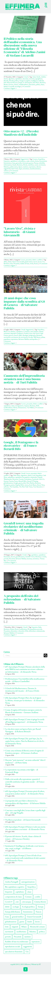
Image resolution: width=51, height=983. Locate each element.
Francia (11, 484)
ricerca (26, 487)
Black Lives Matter (9, 334)
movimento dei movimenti (19, 340)
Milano (24, 929)
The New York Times (25, 489)
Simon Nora (41, 487)
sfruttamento (22, 410)
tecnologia (18, 89)
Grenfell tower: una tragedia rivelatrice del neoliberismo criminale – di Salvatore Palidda (23, 531)
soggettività (7, 171)
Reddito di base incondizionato (16, 944)
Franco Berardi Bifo (20, 484)
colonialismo (21, 164)
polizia (43, 340)
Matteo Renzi (14, 632)
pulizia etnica (14, 169)
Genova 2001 (18, 338)
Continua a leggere (9, 91)
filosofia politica (14, 83)
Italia (39, 630)
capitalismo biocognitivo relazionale (26, 480)
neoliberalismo (8, 410)
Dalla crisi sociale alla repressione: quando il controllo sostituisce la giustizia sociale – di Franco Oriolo (24, 784)
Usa (27, 954)
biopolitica (41, 162)
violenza (6, 173)
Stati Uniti (14, 171)
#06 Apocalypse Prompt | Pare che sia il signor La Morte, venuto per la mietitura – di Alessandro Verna (25, 703)
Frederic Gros (28, 336)
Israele (14, 167)
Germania (25, 165)
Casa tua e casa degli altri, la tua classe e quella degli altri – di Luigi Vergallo (25, 814)
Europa (40, 909)
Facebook (35, 482)
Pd (28, 632)
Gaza (13, 165)
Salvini (15, 410)
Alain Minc (16, 478)
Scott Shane (32, 487)
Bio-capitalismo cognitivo (14, 889)
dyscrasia (25, 81)
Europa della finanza (12, 914)
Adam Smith (36, 79)
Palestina (6, 169)
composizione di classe (13, 899)
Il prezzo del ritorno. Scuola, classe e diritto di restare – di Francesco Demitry (23, 840)
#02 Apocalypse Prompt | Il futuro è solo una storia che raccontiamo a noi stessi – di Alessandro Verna (25, 830)
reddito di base (24, 266)
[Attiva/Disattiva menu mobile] (46, 12)
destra (37, 164)
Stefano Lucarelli (9, 89)
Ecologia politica (28, 909)
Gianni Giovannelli (18, 264)
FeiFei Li (41, 482)
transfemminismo (35, 171)
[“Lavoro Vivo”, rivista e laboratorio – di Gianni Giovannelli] (25, 205)
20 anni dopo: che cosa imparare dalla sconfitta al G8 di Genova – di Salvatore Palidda (24, 305)
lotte (7, 929)
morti (36, 167)
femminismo (7, 165)
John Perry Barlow (28, 485)
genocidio (19, 165)
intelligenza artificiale (37, 83)
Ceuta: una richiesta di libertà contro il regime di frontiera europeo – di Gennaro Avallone (24, 754)
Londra (44, 559)
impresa (26, 408)
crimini (32, 164)
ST (40, 967)
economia (32, 81)
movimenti (42, 167)
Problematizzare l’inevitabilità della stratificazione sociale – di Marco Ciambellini (24, 682)
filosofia (6, 83)
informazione (8, 167)
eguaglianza (38, 81)
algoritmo (11, 81)
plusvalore (32, 87)
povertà (6, 561)
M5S (37, 408)
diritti (9, 264)
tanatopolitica (33, 342)
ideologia (25, 338)
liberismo (42, 85)
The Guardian (14, 489)
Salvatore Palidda (23, 342)
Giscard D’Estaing (32, 484)
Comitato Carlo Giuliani (31, 334)
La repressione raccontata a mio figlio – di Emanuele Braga (21, 773)
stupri (20, 171)
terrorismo (26, 171)
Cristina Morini (40, 904)
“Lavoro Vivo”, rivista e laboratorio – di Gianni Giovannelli (19, 234)
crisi (17, 904)
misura (16, 87)
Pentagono (7, 487)
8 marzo (35, 162)
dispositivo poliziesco (16, 336)
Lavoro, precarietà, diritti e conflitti (31, 262)
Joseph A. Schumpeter (25, 85)
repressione (32, 169)
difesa (5, 264)
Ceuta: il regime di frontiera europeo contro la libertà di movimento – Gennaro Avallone (23, 713)
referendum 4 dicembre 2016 (19, 633)
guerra (31, 165)
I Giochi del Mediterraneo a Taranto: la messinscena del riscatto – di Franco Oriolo (22, 692)
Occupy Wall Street (34, 340)
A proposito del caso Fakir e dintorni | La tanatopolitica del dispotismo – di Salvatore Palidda (25, 804)
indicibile (42, 165)
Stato (42, 87)
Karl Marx (36, 85)
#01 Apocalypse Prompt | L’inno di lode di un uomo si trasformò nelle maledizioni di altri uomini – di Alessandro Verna (25, 860)
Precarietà (16, 266)
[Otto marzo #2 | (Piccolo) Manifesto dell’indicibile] (25, 115)
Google (16, 485)
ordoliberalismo (23, 87)
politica (38, 87)
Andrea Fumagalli (11, 884)
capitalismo (18, 81)
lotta (11, 266)
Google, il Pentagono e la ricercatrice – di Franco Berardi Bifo (21, 448)
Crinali (26, 79)
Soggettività (24, 162)
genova (11, 338)
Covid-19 (8, 904)
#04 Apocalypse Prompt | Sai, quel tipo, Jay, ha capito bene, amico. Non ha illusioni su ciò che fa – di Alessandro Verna (25, 743)
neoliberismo (23, 632)
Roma (36, 266)
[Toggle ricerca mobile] (41, 12)
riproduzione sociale (12, 949)
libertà (6, 87)
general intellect (18, 919)
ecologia (16, 909)
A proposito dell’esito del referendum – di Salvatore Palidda (22, 601)
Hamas (36, 165)
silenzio (38, 169)
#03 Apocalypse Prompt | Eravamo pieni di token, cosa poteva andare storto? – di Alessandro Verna (25, 795)
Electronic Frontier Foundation (21, 482)
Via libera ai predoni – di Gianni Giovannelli (22, 822)
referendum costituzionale (37, 633)
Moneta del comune (37, 929)
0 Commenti (26, 89)
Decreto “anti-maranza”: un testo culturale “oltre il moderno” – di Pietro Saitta (25, 763)
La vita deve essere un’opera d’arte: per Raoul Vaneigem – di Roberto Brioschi (23, 732)
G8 (34, 336)
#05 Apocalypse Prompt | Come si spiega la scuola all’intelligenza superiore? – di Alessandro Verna (24, 723)
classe (12, 408)
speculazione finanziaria (13, 954)
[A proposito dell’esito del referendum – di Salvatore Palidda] (25, 584)
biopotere (7, 164)
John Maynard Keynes (11, 85)
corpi (27, 164)
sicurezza (29, 561)
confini (37, 899)
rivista (31, 266)
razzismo (25, 169)
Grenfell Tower (30, 559)
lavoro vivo (41, 264)
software (6, 489)
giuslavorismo (29, 264)
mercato (10, 87)
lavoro (35, 264)
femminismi (43, 164)
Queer (20, 169)
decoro (13, 559)
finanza (6, 484)
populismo (7, 342)
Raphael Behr (19, 487)
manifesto (31, 167)
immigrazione (19, 408)
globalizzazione (8, 485)
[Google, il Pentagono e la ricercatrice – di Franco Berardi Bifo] (25, 431)
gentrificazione (20, 559)
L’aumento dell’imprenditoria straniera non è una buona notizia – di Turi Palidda (24, 381)
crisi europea (26, 904)
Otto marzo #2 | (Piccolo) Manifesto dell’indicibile (21, 135)
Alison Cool (31, 478)
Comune (28, 899)
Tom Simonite (37, 489)
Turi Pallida (30, 410)
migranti (15, 929)
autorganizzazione (28, 884)
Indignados (32, 338)
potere (13, 487)
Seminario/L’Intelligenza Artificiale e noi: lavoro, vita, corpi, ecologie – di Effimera (24, 849)
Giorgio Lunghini (24, 83)
